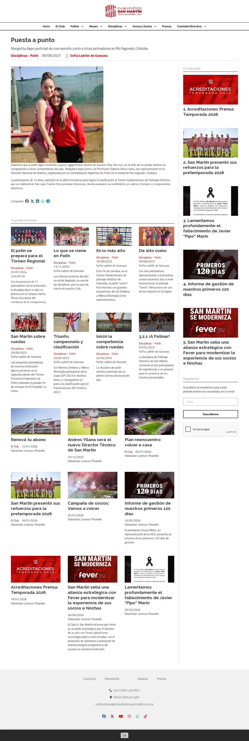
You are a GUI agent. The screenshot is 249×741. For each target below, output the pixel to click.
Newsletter (191, 379)
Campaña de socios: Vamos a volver (88, 506)
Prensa (166, 26)
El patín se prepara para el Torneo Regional (28, 256)
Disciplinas (115, 26)
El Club (60, 26)
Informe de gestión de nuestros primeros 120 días (148, 508)
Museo (93, 26)
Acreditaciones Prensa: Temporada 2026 (34, 590)
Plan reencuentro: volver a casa (143, 442)
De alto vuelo (153, 250)
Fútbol (75, 26)
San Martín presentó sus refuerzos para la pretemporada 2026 (35, 508)
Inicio (46, 26)
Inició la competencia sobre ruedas (110, 341)
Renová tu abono (28, 439)
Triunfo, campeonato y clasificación (68, 341)
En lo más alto (110, 250)
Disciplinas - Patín (24, 55)
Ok (124, 735)
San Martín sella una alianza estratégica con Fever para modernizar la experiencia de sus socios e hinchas (92, 597)
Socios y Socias (142, 26)
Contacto (89, 679)
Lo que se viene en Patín (70, 253)
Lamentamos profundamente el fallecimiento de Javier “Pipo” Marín (148, 595)
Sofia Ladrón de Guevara (89, 56)
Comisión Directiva (189, 26)
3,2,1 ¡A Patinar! (154, 336)
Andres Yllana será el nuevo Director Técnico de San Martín (92, 445)
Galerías (142, 679)
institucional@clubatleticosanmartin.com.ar (124, 704)
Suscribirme (211, 414)
